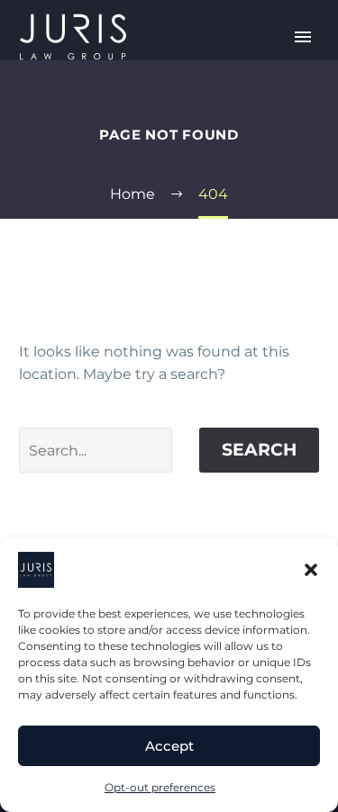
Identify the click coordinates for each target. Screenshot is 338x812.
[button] (311, 570)
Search (259, 449)
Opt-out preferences (160, 787)
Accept (169, 745)
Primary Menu (303, 36)
